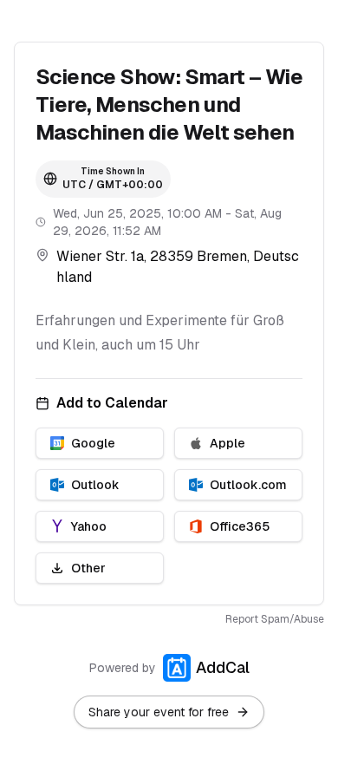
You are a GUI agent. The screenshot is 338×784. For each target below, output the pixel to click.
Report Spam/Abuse (274, 619)
